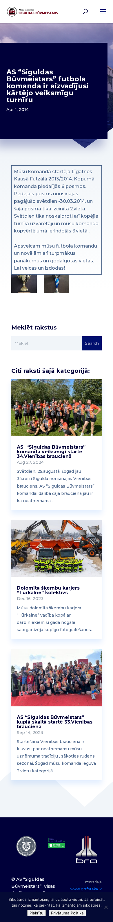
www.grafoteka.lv (86, 889)
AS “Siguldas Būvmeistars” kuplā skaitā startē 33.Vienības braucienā (54, 722)
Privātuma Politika (67, 913)
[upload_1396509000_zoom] (24, 284)
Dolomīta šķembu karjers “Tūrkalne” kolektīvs (48, 590)
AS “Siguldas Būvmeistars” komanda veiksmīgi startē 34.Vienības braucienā (51, 451)
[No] (106, 907)
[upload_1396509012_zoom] (56, 284)
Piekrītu (36, 913)
